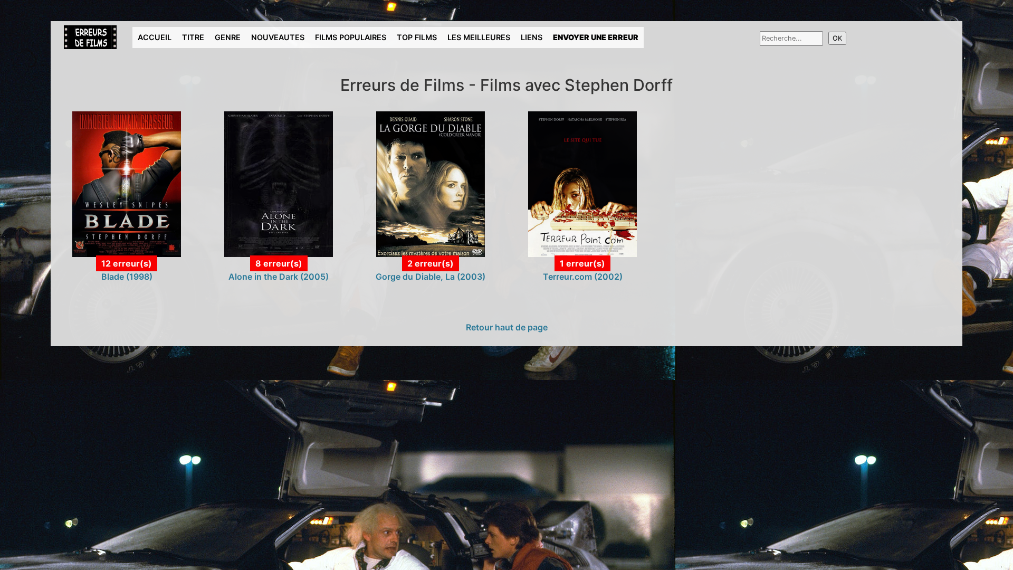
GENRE (228, 37)
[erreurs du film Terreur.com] (582, 183)
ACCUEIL (154, 37)
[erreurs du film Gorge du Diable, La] (430, 183)
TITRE (193, 37)
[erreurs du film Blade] (126, 183)
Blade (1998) (126, 276)
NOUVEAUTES (277, 37)
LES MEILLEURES (478, 37)
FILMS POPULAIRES (350, 37)
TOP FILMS (417, 37)
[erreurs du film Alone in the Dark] (278, 183)
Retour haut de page (507, 327)
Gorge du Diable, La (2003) (430, 276)
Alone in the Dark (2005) (278, 276)
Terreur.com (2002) (583, 276)
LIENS (531, 37)
